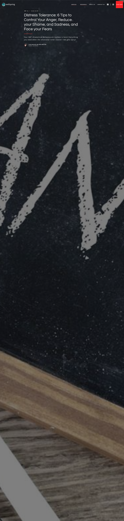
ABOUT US (92, 4)
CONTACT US (101, 4)
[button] (74, 5)
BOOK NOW (119, 4)
